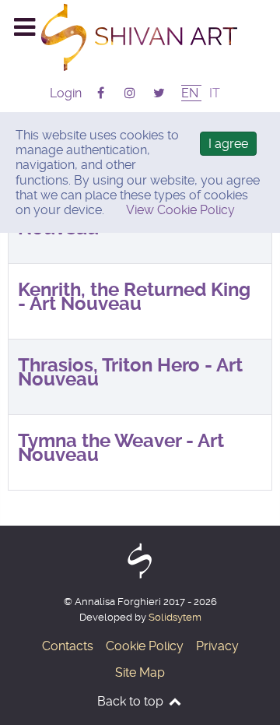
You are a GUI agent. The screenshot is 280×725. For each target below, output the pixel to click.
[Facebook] (102, 93)
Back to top (131, 701)
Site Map (140, 672)
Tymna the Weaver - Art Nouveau (121, 448)
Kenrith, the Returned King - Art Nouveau (134, 297)
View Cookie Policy (180, 209)
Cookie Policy (145, 646)
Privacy (217, 646)
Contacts (67, 646)
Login (66, 93)
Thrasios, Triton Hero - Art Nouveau (130, 372)
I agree (228, 143)
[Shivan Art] (140, 37)
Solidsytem (175, 617)
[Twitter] (158, 93)
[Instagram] (131, 93)
